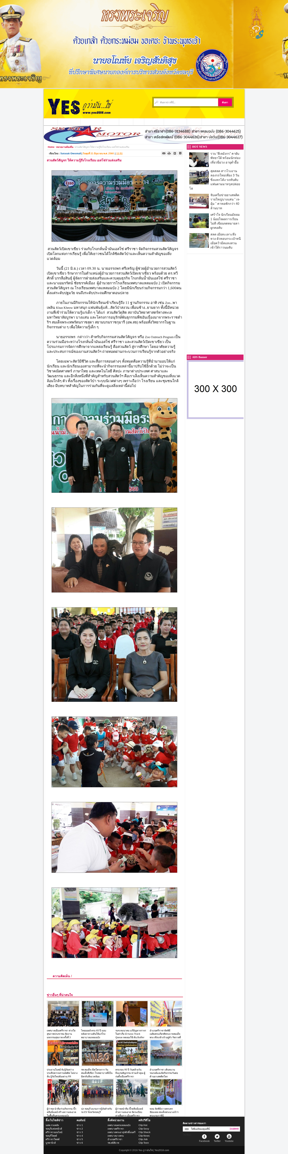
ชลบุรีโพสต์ (51, 1135)
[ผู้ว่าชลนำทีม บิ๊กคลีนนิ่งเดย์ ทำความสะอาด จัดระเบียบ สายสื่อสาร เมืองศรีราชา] (131, 1104)
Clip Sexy (144, 1128)
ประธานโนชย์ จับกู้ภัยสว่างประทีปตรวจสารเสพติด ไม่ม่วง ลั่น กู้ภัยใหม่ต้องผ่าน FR (62, 1073)
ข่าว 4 (80, 1135)
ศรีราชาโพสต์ (53, 1139)
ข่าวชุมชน (111, 121)
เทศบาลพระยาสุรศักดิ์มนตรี (121, 1132)
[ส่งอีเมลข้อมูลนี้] (164, 153)
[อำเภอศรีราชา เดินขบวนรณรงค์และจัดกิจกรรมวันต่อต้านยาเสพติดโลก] (166, 1065)
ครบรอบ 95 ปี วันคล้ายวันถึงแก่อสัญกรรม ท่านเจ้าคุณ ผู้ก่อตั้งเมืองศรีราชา (130, 1073)
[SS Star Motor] (144, 142)
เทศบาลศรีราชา (116, 1128)
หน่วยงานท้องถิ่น (91, 121)
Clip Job (143, 1139)
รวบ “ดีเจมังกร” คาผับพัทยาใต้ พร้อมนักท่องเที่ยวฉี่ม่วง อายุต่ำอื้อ (225, 158)
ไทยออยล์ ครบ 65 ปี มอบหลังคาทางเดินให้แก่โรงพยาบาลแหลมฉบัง (93, 1034)
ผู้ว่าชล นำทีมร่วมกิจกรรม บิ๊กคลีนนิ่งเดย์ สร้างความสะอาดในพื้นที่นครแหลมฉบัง (61, 1112)
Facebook (204, 1141)
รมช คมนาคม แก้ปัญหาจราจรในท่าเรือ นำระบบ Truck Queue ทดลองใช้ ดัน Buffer (130, 1034)
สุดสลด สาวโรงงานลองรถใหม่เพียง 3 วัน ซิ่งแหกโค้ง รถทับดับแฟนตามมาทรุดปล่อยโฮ (214, 179)
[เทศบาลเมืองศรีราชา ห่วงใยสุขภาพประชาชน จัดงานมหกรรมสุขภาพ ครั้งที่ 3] (63, 1026)
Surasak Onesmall (70, 153)
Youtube (229, 1141)
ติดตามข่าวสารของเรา (194, 1123)
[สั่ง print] (169, 153)
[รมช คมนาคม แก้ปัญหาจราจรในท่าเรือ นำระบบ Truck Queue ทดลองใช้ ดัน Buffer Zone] (131, 1026)
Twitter (217, 1141)
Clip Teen (144, 1142)
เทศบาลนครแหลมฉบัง (119, 1125)
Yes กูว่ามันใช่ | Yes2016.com (153, 1150)
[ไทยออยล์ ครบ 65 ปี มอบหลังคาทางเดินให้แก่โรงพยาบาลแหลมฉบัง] (97, 1026)
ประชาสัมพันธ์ (154, 121)
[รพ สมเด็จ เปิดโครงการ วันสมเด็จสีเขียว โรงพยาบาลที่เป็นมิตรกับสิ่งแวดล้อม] (97, 1065)
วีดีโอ (138, 121)
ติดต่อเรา (194, 121)
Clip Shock (144, 1132)
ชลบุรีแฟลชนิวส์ (54, 1128)
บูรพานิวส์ (51, 1142)
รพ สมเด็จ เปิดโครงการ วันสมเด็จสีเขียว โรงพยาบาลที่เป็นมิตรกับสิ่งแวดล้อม (96, 1073)
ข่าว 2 (80, 1128)
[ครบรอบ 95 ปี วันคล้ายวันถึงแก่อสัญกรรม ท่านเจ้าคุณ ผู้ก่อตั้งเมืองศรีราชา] (131, 1065)
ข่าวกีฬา (126, 121)
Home (51, 147)
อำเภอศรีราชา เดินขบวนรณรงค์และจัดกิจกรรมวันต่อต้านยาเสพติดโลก (164, 1073)
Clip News (144, 1135)
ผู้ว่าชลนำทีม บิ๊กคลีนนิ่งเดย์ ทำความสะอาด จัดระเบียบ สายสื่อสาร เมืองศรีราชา (129, 1112)
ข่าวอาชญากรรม (69, 121)
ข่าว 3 (80, 1132)
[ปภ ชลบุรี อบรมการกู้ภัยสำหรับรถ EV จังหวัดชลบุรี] (97, 1104)
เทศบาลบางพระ (116, 1135)
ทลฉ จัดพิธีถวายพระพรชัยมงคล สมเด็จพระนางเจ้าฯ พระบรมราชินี (164, 1112)
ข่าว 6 (80, 1142)
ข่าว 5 (80, 1139)
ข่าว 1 (80, 1125)
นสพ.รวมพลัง (52, 1125)
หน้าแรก (50, 121)
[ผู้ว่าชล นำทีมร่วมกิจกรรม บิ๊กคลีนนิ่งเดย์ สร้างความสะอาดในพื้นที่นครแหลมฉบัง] (63, 1104)
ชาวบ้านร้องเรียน (175, 121)
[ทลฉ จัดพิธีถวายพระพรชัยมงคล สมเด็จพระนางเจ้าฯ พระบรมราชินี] (166, 1104)
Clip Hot (143, 1125)
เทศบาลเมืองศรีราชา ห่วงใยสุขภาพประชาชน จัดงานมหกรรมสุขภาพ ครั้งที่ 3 (61, 1034)
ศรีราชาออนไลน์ (54, 1132)
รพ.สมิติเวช (113, 1142)
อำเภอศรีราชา (115, 1139)
